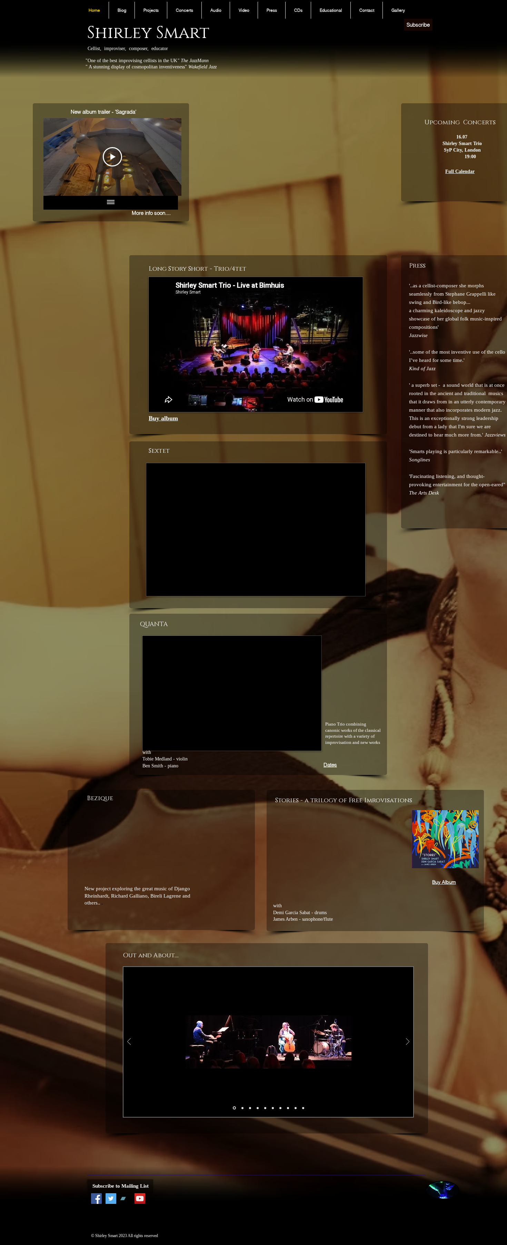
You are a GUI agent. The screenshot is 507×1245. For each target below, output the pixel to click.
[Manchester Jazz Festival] (258, 1108)
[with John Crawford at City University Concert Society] (296, 1108)
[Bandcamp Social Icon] (125, 1198)
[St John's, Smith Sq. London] (273, 1108)
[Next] (407, 1042)
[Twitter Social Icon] (111, 1198)
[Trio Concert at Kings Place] (250, 1108)
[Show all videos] (110, 203)
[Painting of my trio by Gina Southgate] (288, 1108)
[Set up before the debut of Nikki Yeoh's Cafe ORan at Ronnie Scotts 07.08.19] (303, 1108)
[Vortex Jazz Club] (280, 1108)
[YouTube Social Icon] (140, 1198)
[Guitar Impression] (265, 1108)
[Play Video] (112, 156)
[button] (151, 10)
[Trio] (234, 1108)
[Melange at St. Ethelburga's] (242, 1108)
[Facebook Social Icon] (96, 1198)
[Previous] (129, 1042)
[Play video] (340, 856)
